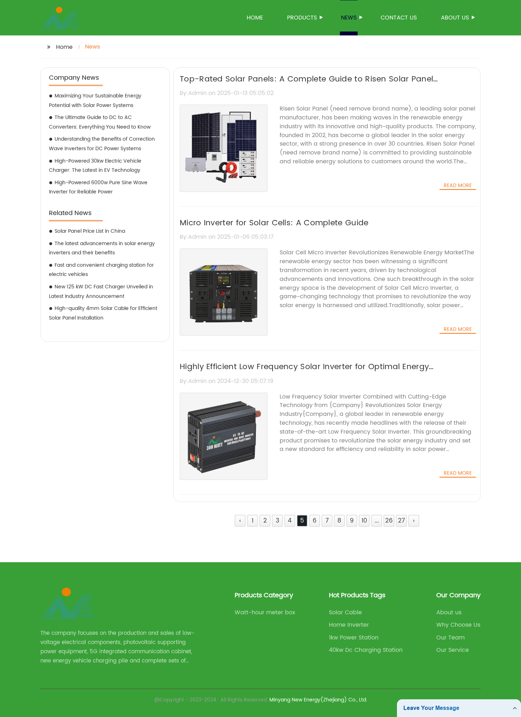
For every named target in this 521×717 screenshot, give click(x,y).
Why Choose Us (458, 625)
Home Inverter (349, 625)
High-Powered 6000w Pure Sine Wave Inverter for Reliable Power (98, 187)
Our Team (450, 637)
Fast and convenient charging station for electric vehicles (101, 270)
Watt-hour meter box (265, 612)
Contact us (399, 17)
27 (401, 521)
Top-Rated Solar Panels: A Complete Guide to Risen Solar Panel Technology (306, 85)
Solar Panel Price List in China (90, 231)
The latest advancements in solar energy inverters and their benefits (102, 248)
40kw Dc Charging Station (366, 650)
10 (364, 521)
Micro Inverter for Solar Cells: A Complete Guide (274, 223)
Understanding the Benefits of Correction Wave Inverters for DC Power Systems (102, 144)
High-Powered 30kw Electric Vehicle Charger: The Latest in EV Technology (95, 166)
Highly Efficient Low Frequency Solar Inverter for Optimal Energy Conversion (304, 373)
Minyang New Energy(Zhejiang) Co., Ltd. (318, 700)
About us (455, 17)
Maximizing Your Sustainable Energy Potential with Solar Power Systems (95, 100)
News (349, 17)
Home (255, 17)
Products (302, 17)
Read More (458, 186)
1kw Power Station (354, 637)
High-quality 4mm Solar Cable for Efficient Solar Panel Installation (103, 313)
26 (389, 521)
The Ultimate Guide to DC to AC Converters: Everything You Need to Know (100, 122)
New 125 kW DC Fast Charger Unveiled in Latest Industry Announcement (101, 291)
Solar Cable (345, 612)
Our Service (452, 650)
